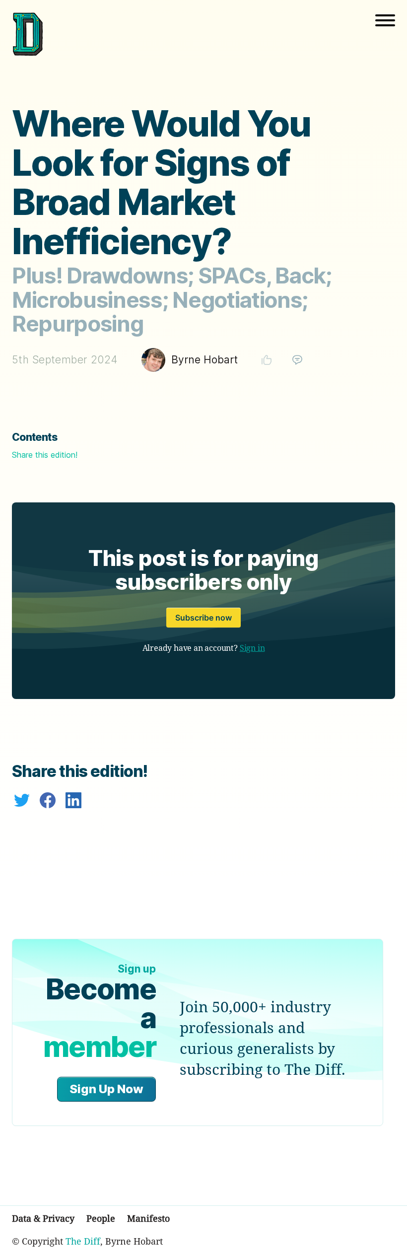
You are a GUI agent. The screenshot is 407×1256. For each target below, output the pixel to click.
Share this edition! (44, 455)
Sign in (252, 647)
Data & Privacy (43, 1218)
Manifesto (148, 1218)
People (100, 1218)
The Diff (83, 1241)
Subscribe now (203, 618)
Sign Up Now (106, 1089)
